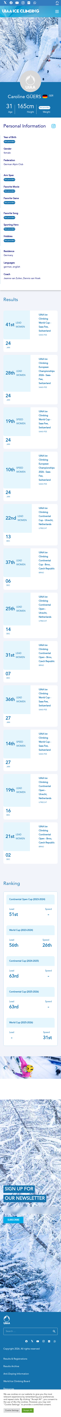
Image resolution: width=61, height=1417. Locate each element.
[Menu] (57, 11)
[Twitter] (32, 1341)
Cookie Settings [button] (12, 1410)
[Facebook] (26, 1341)
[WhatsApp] (55, 1341)
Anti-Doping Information (16, 1374)
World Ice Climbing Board (16, 1381)
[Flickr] (49, 1341)
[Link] (57, 3)
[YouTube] (38, 1341)
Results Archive (11, 1366)
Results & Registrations (15, 1359)
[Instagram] (43, 1341)
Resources (8, 1389)
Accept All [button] (27, 1410)
